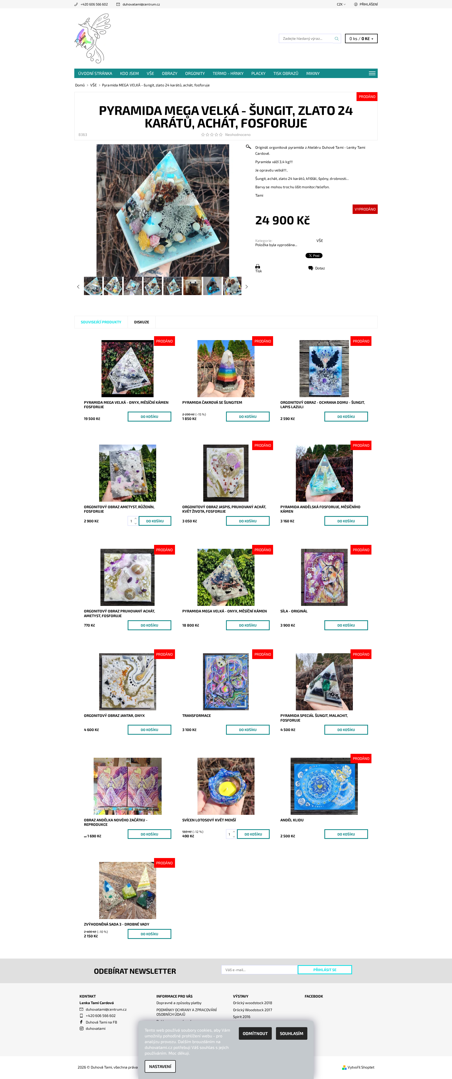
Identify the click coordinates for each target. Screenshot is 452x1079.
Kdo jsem (129, 73)
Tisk (258, 271)
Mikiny (313, 73)
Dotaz (320, 268)
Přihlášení (369, 4)
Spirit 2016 (241, 1016)
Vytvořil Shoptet (361, 1067)
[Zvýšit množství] (137, 518)
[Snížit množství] (137, 523)
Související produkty (101, 322)
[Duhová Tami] (93, 37)
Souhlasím (291, 1033)
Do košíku (149, 416)
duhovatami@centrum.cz (141, 4)
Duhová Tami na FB (101, 1022)
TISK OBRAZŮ (285, 73)
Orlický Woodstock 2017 (252, 1010)
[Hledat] (337, 38)
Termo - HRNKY (228, 73)
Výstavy (240, 996)
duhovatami (95, 1028)
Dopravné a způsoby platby (178, 1002)
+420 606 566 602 (94, 4)
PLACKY (258, 73)
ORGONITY (195, 73)
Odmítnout (255, 1033)
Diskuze (141, 322)
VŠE (150, 73)
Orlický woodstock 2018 (252, 1002)
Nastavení (160, 1066)
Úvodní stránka (95, 73)
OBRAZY (169, 73)
